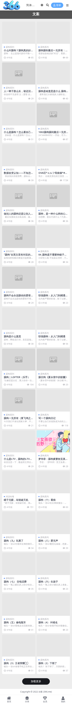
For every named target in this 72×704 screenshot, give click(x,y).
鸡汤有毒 (10, 496)
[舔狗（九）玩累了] (18, 523)
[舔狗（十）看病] (53, 482)
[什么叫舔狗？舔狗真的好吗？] (18, 33)
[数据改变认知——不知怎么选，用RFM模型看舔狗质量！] (18, 155)
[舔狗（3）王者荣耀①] (18, 646)
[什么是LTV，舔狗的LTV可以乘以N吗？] (18, 441)
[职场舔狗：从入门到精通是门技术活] (53, 278)
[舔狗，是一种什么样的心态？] (53, 196)
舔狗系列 (10, 46)
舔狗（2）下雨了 (47, 663)
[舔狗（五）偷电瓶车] (18, 605)
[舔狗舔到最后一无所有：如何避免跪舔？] (53, 33)
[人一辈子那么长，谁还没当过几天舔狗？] (18, 73)
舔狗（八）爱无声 (48, 540)
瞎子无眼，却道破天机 (16, 499)
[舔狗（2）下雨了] (53, 646)
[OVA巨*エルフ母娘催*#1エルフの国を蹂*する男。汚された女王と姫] (53, 155)
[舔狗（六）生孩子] (53, 564)
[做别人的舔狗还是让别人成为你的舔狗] (18, 196)
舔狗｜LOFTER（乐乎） (17, 377)
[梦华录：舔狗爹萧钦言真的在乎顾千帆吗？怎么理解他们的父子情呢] (53, 441)
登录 (58, 5)
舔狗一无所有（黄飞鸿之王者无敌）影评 (18, 419)
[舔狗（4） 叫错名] (53, 605)
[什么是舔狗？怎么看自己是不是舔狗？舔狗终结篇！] (18, 114)
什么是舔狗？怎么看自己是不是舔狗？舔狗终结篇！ (18, 133)
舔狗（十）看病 (47, 499)
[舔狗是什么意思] (18, 319)
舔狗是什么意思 (12, 336)
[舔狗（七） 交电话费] (18, 564)
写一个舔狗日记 (47, 418)
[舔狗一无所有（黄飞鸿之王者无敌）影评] (18, 400)
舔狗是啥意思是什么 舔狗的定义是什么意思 (52, 92)
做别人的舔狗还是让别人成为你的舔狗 (18, 215)
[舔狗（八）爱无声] (53, 523)
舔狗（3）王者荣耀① (16, 663)
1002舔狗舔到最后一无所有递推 (52, 133)
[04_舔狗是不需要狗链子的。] (53, 237)
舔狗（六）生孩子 (48, 581)
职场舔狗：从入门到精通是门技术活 (53, 297)
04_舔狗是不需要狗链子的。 (51, 256)
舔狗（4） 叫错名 (48, 622)
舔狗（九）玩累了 (13, 540)
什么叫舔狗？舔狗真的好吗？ (17, 52)
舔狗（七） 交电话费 (15, 581)
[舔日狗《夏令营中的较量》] (53, 360)
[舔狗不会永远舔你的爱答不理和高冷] (18, 278)
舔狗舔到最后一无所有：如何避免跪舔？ (53, 52)
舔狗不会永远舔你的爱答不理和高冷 (18, 297)
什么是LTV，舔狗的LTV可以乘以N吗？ (18, 460)
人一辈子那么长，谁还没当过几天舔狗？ (18, 92)
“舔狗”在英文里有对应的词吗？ (18, 256)
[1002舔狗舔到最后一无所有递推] (53, 114)
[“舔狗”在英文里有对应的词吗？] (18, 237)
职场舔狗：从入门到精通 (51, 336)
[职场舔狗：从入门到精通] (53, 319)
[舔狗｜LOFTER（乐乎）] (18, 360)
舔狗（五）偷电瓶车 (15, 622)
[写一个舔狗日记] (53, 400)
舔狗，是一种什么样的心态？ (51, 215)
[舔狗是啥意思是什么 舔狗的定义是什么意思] (53, 73)
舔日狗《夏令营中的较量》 (53, 377)
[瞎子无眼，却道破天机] (18, 482)
